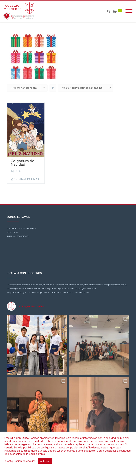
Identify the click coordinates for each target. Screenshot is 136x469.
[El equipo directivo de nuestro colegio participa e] (99, 345)
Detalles (19, 179)
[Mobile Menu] (128, 11)
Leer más (32, 179)
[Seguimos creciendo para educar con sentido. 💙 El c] (37, 407)
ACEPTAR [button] (45, 461)
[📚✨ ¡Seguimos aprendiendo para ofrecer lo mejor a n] (99, 407)
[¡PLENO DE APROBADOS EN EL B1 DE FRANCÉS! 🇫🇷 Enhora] (37, 345)
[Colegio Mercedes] (20, 11)
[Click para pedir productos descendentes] (52, 87)
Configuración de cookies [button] (20, 460)
